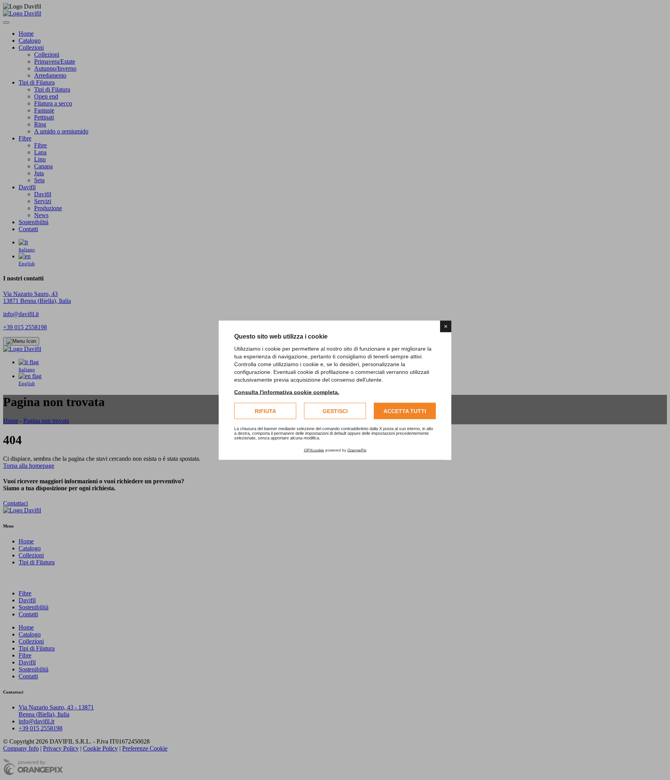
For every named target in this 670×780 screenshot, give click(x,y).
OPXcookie (314, 450)
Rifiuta (265, 411)
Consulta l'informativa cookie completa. (286, 392)
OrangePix (356, 450)
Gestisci (335, 411)
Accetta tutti (404, 411)
